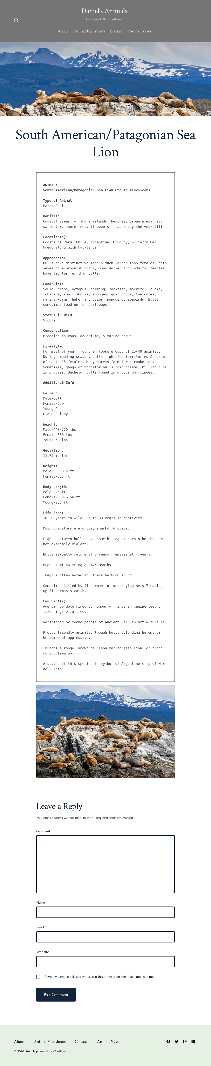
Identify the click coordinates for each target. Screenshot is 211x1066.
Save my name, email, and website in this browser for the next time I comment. (101, 977)
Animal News (139, 31)
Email (41, 927)
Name (41, 902)
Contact (116, 31)
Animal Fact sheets (89, 31)
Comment (43, 831)
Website (42, 952)
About (62, 31)
